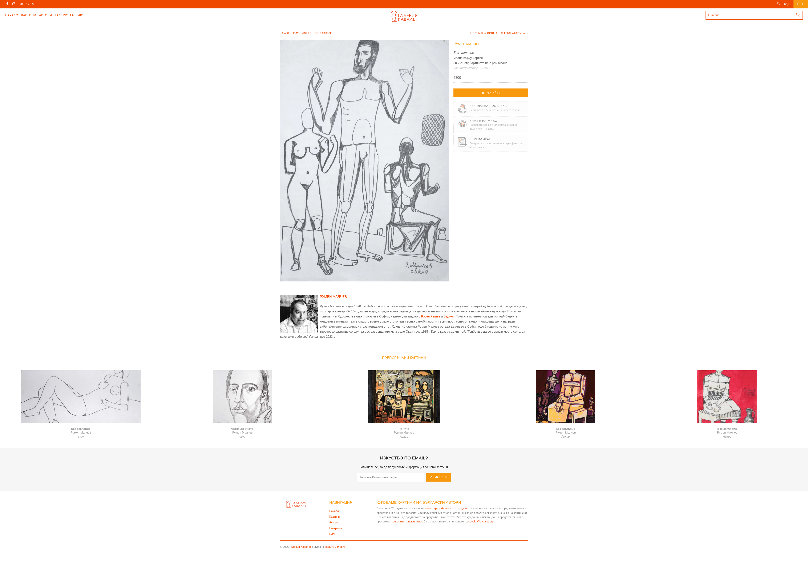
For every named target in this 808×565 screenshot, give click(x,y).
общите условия (335, 546)
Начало (11, 15)
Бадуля (449, 316)
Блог (81, 15)
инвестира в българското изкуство (447, 508)
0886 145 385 (28, 4)
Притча (404, 396)
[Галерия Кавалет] (404, 16)
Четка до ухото (242, 396)
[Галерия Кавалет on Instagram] (13, 4)
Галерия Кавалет (300, 546)
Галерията (64, 15)
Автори (45, 15)
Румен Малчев (467, 44)
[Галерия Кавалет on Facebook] (7, 4)
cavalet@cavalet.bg (480, 521)
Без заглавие (81, 396)
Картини (28, 15)
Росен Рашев (430, 316)
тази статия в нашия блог (406, 521)
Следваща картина (513, 33)
